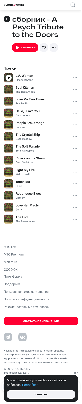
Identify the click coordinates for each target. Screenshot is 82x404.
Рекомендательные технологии (26, 307)
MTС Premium (14, 254)
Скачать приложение (41, 321)
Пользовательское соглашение (26, 292)
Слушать (28, 47)
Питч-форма (13, 276)
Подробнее (30, 385)
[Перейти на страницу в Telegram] (8, 337)
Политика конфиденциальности (26, 299)
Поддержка (12, 284)
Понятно (41, 394)
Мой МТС (10, 262)
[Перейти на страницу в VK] (22, 337)
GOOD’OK (11, 269)
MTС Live (10, 247)
